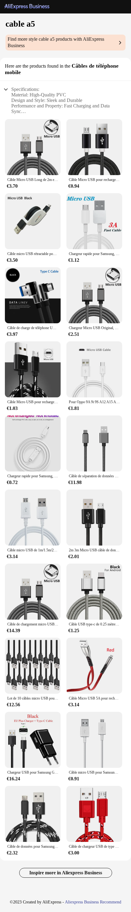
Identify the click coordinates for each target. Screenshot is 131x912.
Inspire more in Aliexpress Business (65, 872)
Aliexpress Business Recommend (93, 902)
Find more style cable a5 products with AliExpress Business (56, 42)
